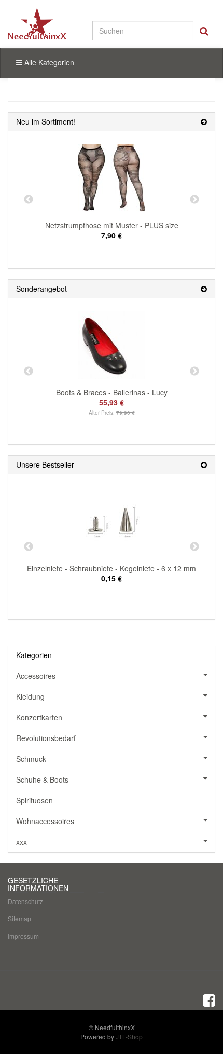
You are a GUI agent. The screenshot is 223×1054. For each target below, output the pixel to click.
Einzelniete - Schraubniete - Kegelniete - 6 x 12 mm (111, 568)
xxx (21, 842)
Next (194, 199)
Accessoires (35, 675)
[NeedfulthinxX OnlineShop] (37, 23)
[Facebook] (209, 999)
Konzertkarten (39, 717)
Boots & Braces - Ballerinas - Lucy (112, 392)
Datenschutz (25, 901)
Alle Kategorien (48, 62)
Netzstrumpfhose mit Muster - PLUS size (111, 225)
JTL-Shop (129, 1036)
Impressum (23, 936)
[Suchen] (204, 30)
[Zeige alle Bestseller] (204, 465)
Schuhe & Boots (42, 779)
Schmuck (31, 759)
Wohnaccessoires (45, 821)
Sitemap (19, 918)
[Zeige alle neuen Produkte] (204, 122)
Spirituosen (34, 800)
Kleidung (30, 696)
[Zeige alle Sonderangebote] (204, 289)
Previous (28, 199)
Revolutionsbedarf (46, 738)
